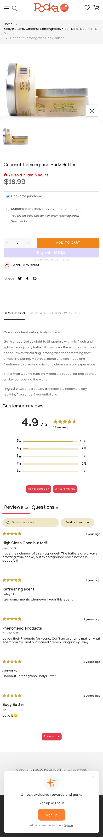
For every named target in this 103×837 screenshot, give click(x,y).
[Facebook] (27, 279)
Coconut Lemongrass (43, 29)
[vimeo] (34, 279)
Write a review (65, 489)
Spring (9, 34)
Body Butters (14, 29)
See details (19, 221)
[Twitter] (20, 279)
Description (14, 313)
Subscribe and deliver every (33, 209)
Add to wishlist (26, 265)
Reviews (37, 313)
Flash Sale (70, 29)
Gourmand (88, 29)
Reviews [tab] (16, 508)
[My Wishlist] (87, 9)
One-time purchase (26, 196)
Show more (52, 736)
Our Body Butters (66, 313)
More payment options (51, 260)
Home (8, 24)
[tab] (45, 508)
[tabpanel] (51, 631)
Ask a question (38, 489)
